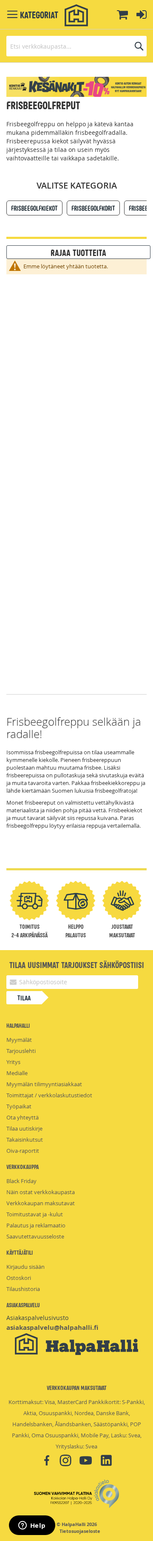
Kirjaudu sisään (25, 1267)
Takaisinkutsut (24, 1139)
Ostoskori (18, 1278)
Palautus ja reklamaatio (35, 1225)
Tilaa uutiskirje (24, 1128)
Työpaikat (18, 1106)
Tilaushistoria (23, 1289)
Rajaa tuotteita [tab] (78, 252)
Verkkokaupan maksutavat (40, 1203)
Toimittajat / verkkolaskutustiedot (49, 1095)
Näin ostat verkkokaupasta (40, 1192)
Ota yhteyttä (22, 1117)
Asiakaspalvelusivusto (37, 1318)
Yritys (13, 1062)
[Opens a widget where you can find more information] (31, 1526)
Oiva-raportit (22, 1150)
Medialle (17, 1073)
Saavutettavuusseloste (35, 1236)
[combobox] (76, 46)
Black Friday (21, 1181)
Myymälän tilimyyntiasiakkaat (44, 1084)
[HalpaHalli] (76, 15)
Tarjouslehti (21, 1051)
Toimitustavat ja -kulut (34, 1214)
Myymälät (19, 1040)
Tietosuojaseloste (80, 1531)
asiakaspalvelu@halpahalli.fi (52, 1327)
